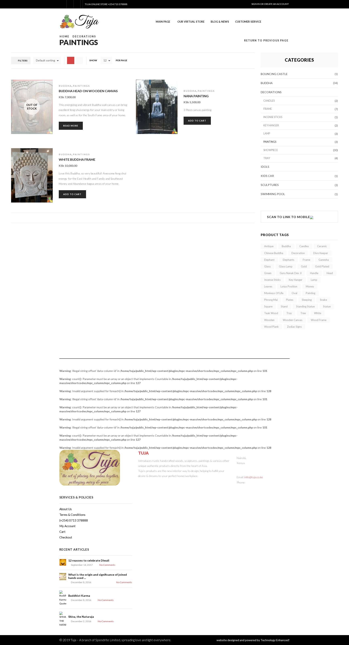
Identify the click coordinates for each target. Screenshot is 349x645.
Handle (314, 273)
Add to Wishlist (154, 128)
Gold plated (322, 266)
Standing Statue (305, 306)
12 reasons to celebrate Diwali (88, 560)
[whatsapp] (173, 482)
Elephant (269, 259)
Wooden (269, 320)
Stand (284, 306)
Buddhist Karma (79, 595)
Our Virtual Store (190, 21)
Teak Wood (271, 313)
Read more (70, 125)
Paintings (81, 85)
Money (310, 286)
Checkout (65, 537)
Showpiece (270, 150)
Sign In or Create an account (270, 3)
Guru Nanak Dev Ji (291, 273)
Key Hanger (271, 125)
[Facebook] (146, 482)
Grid (79, 60)
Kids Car (267, 175)
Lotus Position (289, 286)
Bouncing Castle (274, 74)
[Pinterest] (152, 482)
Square (268, 306)
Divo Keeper (320, 253)
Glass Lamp (285, 266)
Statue (327, 306)
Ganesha (324, 259)
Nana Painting (196, 96)
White (317, 313)
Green (267, 273)
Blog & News (220, 21)
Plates (289, 299)
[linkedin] (168, 482)
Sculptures (270, 185)
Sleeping (307, 299)
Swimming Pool (273, 194)
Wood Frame (318, 320)
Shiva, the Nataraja (81, 616)
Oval (294, 293)
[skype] (179, 482)
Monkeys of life (273, 293)
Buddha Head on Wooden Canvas (88, 91)
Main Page (163, 21)
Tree (303, 313)
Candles (269, 100)
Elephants (288, 259)
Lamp (266, 133)
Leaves (268, 286)
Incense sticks (272, 117)
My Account (67, 526)
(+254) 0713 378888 (73, 520)
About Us (65, 509)
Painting (310, 293)
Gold (304, 266)
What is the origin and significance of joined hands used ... (97, 576)
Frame (267, 108)
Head (330, 273)
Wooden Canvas (292, 320)
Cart (62, 531)
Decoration (298, 253)
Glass (267, 266)
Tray (266, 158)
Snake (323, 299)
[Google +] (157, 482)
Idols (265, 166)
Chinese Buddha (273, 253)
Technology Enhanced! (275, 640)
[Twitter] (141, 482)
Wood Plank (271, 326)
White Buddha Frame (77, 159)
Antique (268, 246)
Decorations (84, 36)
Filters (23, 60)
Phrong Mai (271, 299)
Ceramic (322, 246)
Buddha (65, 85)
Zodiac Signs (294, 326)
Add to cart (154, 118)
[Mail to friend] (162, 482)
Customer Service (248, 21)
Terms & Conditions (72, 514)
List (70, 60)
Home (64, 36)
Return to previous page (266, 40)
